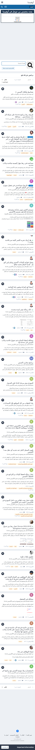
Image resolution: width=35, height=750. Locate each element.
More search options (8, 68)
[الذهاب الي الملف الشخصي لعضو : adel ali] (31, 573)
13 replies (19, 297)
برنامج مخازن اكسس (25, 363)
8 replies (21, 175)
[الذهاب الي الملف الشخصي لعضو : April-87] (31, 666)
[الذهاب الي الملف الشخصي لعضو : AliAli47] (31, 336)
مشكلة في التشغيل (26, 599)
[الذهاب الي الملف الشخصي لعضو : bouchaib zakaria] (31, 595)
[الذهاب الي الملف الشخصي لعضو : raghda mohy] (31, 623)
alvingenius (30, 530)
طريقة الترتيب (5, 82)
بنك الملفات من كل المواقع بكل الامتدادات (18, 403)
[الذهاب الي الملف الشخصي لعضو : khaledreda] (31, 421)
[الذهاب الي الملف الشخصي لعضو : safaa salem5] (31, 132)
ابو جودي (31, 94)
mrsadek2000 (30, 119)
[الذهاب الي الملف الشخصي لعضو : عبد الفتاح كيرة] (31, 647)
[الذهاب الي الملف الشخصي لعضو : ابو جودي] (31, 88)
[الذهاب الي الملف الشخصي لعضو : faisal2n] (31, 181)
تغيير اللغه (29, 735)
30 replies (20, 274)
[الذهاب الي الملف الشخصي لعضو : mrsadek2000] (31, 110)
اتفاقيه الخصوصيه (14, 735)
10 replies (20, 352)
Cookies (17, 737)
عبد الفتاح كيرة (29, 654)
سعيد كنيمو (30, 167)
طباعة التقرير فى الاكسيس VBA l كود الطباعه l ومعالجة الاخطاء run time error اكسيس (19, 428)
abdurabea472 (30, 214)
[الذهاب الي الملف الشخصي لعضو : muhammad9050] (31, 358)
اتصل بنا (6, 735)
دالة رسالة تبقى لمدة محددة (21, 310)
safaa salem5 (30, 143)
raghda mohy (30, 633)
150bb (31, 559)
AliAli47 (31, 344)
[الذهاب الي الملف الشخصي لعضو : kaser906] (31, 236)
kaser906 (31, 244)
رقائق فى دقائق (15, 94)
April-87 (31, 672)
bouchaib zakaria (29, 601)
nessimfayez (30, 385)
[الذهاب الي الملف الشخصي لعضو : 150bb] (31, 552)
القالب (22, 735)
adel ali (31, 581)
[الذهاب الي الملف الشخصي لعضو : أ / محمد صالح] (31, 258)
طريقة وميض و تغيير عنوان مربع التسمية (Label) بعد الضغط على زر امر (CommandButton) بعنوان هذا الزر (17, 139)
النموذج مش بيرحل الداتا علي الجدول (20, 383)
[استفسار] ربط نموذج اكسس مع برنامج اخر (17, 671)
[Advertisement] (17, 40)
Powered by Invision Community (17, 740)
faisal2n (31, 189)
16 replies (19, 151)
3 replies (20, 126)
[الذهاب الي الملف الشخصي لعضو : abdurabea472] (31, 205)
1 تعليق (20, 102)
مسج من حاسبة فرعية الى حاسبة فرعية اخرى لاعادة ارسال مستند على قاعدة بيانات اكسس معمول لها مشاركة (17, 630)
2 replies (21, 462)
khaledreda (30, 432)
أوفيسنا (31, 2)
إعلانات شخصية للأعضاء (10, 214)
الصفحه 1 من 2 (17, 79)
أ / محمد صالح (29, 266)
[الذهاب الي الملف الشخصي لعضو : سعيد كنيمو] (31, 159)
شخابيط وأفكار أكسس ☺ (24, 92)
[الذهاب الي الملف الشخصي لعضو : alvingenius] (31, 522)
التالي (5, 79)
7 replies (20, 680)
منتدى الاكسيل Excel (11, 311)
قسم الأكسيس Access (11, 119)
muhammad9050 (29, 364)
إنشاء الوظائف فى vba (25, 652)
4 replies (19, 393)
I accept (4, 747)
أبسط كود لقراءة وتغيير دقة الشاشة (20, 287)
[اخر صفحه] (2, 79)
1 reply (22, 566)
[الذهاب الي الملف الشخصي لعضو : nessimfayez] (31, 379)
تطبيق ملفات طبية (26, 557)
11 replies (20, 372)
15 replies (20, 252)
